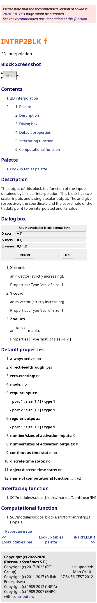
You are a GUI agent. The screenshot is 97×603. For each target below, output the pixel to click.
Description (29, 115)
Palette (25, 106)
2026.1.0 (10, 13)
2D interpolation (24, 98)
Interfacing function (36, 140)
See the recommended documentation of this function (45, 18)
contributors (23, 596)
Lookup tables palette (28, 169)
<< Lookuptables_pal (17, 540)
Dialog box (28, 123)
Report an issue (18, 531)
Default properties (35, 132)
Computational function (39, 149)
